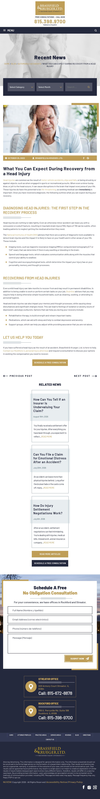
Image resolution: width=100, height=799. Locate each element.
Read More (46, 436)
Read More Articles (50, 554)
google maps (95, 787)
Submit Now (77, 658)
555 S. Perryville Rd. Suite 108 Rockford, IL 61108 (53, 712)
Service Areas (56, 735)
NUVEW (7, 782)
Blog (77, 735)
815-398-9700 (60, 717)
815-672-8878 (59, 693)
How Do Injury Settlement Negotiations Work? (47, 509)
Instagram (89, 787)
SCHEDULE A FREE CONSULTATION (50, 362)
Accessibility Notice (56, 782)
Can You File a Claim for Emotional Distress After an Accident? (49, 458)
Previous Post (21, 375)
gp (88, 158)
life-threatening (48, 189)
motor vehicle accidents (52, 180)
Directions (87, 735)
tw (84, 158)
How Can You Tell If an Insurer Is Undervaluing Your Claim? (49, 405)
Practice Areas (40, 735)
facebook (84, 787)
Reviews (68, 735)
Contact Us (50, 739)
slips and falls (70, 180)
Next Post (82, 375)
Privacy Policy (75, 782)
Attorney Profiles (24, 735)
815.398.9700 (50, 21)
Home (11, 735)
